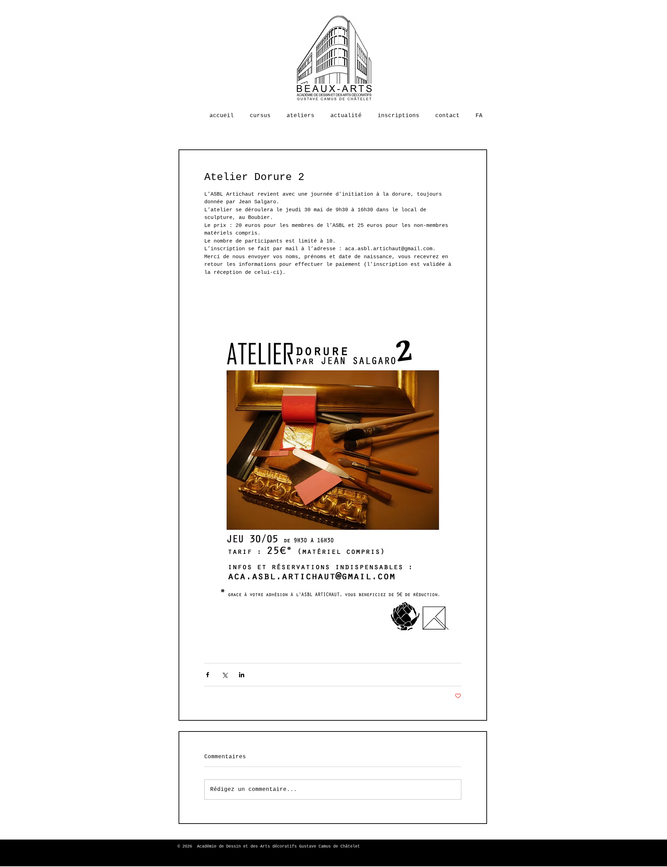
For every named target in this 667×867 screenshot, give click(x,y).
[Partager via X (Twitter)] (224, 674)
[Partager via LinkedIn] (241, 674)
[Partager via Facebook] (207, 674)
